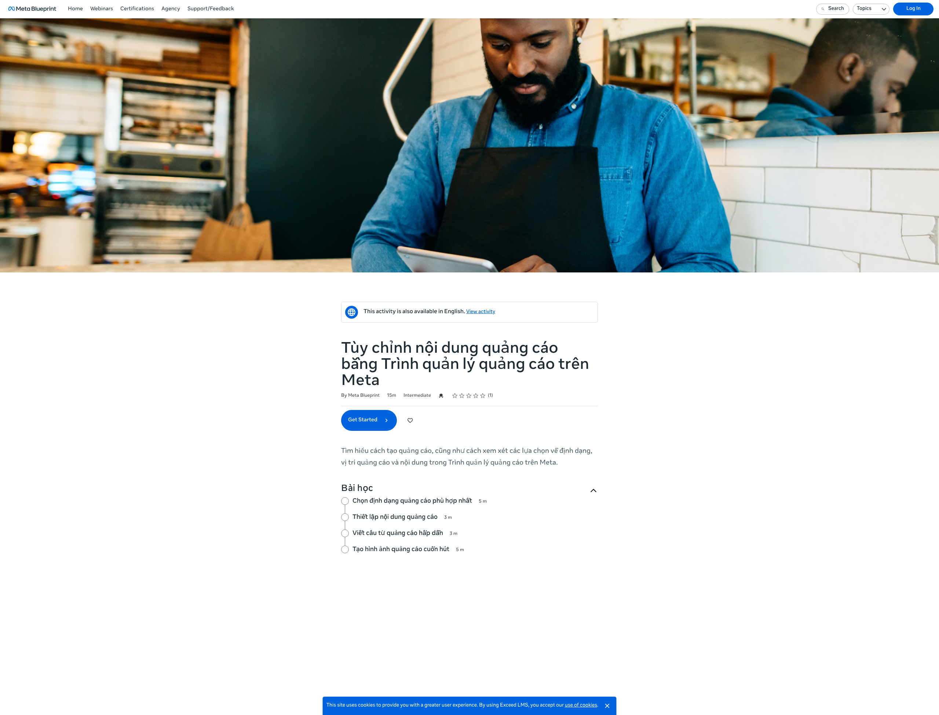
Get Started (363, 420)
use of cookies (581, 705)
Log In (913, 9)
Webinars (101, 9)
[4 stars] (475, 395)
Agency (170, 9)
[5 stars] (482, 395)
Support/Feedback (210, 9)
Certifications (137, 9)
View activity (480, 312)
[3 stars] (468, 395)
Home (75, 9)
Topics (864, 9)
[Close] (607, 705)
